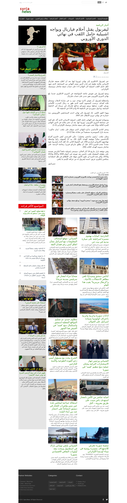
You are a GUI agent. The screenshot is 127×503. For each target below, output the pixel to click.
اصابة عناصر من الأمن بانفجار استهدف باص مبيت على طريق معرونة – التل (94, 400)
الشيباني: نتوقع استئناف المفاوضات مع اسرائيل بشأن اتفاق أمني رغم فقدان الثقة (63, 241)
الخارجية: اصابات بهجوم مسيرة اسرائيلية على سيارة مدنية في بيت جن (95, 239)
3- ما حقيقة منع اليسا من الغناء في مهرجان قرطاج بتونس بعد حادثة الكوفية (34, 258)
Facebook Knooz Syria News (27, 485)
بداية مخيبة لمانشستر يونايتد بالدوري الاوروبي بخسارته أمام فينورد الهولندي (86, 178)
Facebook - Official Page (26, 481)
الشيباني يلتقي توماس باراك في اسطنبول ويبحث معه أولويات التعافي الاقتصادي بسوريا (63, 450)
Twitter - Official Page (25, 483)
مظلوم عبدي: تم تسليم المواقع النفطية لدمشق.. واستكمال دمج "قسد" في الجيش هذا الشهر (65, 323)
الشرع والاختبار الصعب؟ (36, 75)
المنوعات (71, 18)
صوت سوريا (29, 18)
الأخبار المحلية (80, 18)
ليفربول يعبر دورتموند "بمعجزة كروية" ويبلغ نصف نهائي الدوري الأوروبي (87, 201)
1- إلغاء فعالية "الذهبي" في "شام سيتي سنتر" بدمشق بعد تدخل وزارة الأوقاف (34, 213)
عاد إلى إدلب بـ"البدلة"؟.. (36, 336)
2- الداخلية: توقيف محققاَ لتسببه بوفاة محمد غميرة (35, 249)
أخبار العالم (63, 18)
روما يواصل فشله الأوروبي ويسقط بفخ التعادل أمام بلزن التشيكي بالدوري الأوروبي (87, 186)
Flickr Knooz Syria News (26, 489)
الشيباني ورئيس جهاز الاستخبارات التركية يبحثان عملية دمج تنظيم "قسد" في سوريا (95, 365)
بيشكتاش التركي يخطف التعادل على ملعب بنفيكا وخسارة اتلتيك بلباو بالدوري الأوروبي (87, 193)
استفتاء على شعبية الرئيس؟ (35, 303)
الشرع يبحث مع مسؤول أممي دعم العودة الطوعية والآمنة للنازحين (63, 360)
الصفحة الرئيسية (102, 18)
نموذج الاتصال (81, 483)
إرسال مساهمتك (81, 481)
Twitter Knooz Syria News (26, 487)
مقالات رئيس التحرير (42, 18)
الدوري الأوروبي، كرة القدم (97, 173)
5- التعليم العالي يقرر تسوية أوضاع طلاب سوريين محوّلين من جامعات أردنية (34, 275)
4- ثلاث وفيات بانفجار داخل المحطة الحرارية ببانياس (34, 267)
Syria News (26, 499)
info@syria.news (82, 485)
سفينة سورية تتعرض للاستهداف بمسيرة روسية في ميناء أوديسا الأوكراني (94, 448)
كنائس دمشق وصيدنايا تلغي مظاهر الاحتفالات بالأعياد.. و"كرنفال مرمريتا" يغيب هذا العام (95, 280)
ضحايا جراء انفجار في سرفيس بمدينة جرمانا (66, 277)
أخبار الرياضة (53, 18)
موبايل (20, 2)
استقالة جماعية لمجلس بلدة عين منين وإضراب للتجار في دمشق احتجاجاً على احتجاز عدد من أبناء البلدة (63, 407)
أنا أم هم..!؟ (41, 47)
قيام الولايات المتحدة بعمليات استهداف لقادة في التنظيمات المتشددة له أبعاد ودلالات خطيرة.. (33, 192)
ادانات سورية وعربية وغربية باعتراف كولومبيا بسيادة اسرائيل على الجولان (95, 318)
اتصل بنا (22, 18)
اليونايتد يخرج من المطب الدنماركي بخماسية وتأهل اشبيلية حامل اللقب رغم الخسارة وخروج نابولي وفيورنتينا (86, 209)
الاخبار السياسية (91, 18)
